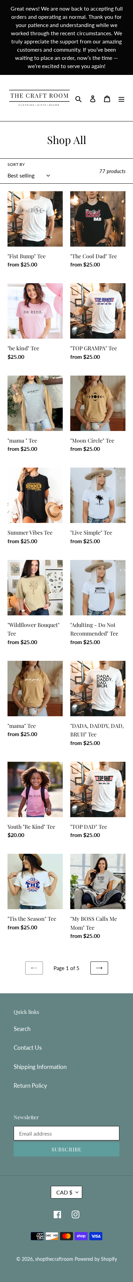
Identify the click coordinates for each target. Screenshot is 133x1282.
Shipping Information (40, 1066)
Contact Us (28, 1047)
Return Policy (30, 1085)
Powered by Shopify (96, 1259)
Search (22, 1028)
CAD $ (64, 1192)
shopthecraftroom (54, 1259)
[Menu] (121, 98)
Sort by (16, 164)
